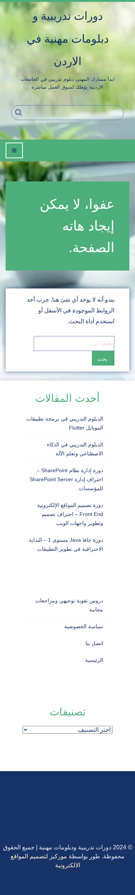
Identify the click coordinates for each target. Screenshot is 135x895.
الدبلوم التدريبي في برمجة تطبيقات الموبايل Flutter (64, 423)
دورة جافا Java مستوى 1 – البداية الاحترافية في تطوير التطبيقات (66, 544)
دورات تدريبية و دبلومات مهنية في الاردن (68, 38)
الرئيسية (94, 660)
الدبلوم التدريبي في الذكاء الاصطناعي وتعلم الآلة (75, 449)
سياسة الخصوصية (83, 626)
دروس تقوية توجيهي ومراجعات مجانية (69, 605)
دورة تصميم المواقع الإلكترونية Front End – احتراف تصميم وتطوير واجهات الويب (70, 514)
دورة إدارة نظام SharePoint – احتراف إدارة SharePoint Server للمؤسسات (66, 479)
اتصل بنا (94, 643)
